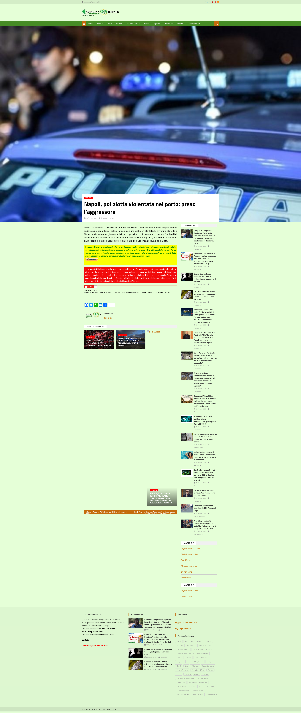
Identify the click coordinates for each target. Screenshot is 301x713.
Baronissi (180, 645)
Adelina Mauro (198, 448)
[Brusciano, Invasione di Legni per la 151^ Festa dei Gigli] (187, 508)
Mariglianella (198, 662)
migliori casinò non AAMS (186, 622)
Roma (196, 674)
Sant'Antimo (181, 682)
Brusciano (202, 645)
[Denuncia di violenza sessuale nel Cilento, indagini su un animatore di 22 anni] (187, 277)
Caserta (209, 649)
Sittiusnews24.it (194, 23)
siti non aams (186, 571)
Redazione (104, 218)
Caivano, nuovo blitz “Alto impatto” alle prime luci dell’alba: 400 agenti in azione (130, 342)
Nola (186, 666)
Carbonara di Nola (183, 649)
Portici (179, 674)
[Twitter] (109, 317)
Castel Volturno (202, 653)
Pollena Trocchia (182, 670)
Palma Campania (208, 666)
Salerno (205, 674)
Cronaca (100, 23)
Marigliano (210, 662)
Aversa (208, 641)
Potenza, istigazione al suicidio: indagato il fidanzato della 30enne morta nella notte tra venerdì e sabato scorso (161, 498)
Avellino (200, 641)
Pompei (210, 670)
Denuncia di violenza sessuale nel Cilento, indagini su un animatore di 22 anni (205, 278)
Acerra (179, 641)
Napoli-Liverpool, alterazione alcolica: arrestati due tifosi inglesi (98, 343)
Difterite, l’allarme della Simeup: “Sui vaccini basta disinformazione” (204, 493)
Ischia (189, 662)
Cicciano (179, 657)
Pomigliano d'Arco (198, 670)
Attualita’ (119, 23)
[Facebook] (104, 317)
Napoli (179, 666)
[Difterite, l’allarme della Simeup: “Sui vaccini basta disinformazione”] (187, 493)
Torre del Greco (197, 694)
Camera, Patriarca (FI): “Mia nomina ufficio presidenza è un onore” (106, 512)
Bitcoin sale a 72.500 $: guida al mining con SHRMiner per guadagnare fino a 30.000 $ (205, 420)
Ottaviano (195, 666)
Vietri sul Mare (212, 694)
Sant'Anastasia (202, 678)
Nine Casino (186, 577)
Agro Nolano (189, 641)
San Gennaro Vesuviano (185, 678)
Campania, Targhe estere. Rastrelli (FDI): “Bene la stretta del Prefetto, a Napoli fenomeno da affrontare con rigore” (204, 337)
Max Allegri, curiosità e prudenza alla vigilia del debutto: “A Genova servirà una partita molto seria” (205, 525)
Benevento (191, 645)
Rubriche (180, 23)
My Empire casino (183, 628)
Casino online (186, 596)
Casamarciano (198, 649)
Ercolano (204, 657)
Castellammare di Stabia (185, 653)
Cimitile (188, 657)
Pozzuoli (188, 674)
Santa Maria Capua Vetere (198, 682)
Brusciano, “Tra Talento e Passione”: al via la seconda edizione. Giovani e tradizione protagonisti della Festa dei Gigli (205, 258)
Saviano (192, 686)
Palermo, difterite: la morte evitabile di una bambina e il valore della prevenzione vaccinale (205, 295)
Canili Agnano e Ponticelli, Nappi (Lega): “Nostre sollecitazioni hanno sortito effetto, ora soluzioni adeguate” (205, 358)
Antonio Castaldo (199, 516)
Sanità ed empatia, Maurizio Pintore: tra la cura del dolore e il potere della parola (205, 438)
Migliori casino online (189, 554)
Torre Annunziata (183, 694)
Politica (90, 23)
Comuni (109, 23)
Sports (146, 23)
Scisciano (210, 686)
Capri (211, 645)
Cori (196, 657)
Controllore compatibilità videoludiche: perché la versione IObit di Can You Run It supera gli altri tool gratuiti (204, 475)
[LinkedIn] (106, 317)
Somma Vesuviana (183, 690)
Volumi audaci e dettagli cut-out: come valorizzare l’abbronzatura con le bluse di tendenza (205, 456)
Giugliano (180, 662)
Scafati (201, 686)
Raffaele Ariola (198, 534)
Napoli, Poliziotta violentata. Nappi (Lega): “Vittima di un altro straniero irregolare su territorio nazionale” (154, 512)
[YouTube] (111, 317)
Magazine (156, 23)
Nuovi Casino (186, 560)
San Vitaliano (181, 686)
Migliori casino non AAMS (191, 548)
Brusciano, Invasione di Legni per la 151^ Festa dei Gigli (205, 508)
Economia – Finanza (133, 23)
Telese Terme (198, 690)
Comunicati (169, 23)
